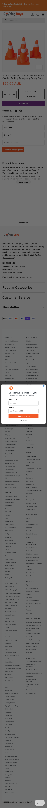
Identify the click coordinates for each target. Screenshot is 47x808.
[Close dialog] (44, 386)
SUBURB (12, 407)
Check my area (23, 416)
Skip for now (23, 420)
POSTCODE (13, 399)
